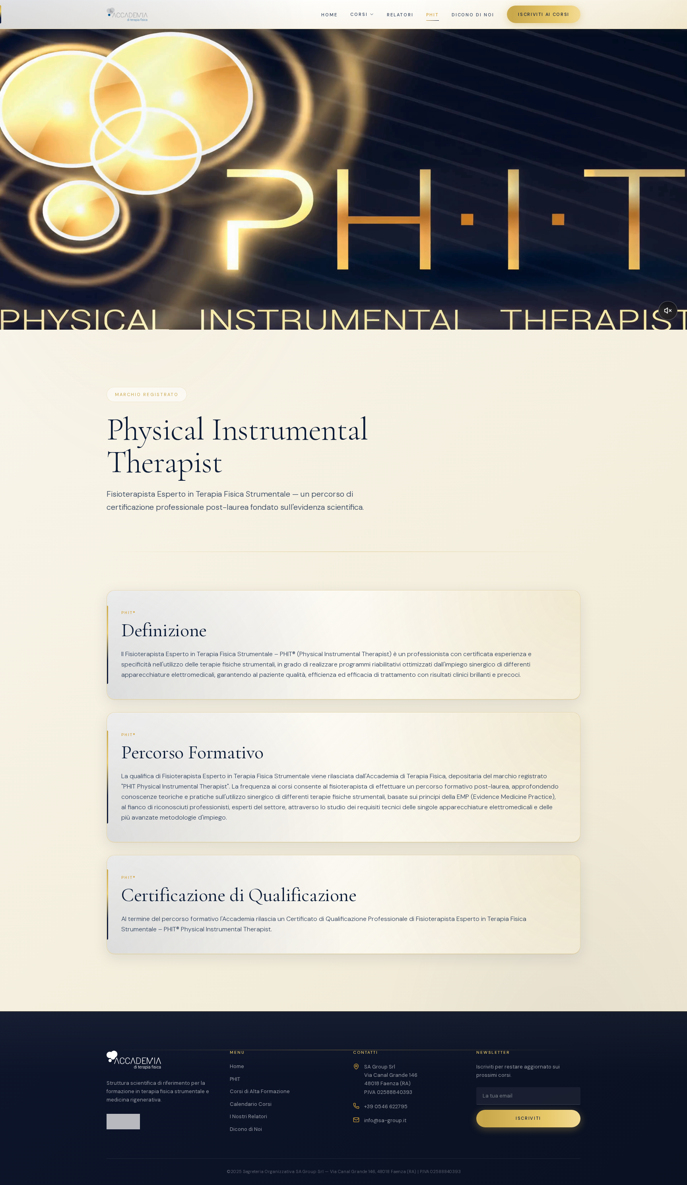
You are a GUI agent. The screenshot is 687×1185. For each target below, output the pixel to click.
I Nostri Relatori (248, 1116)
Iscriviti (528, 1118)
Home (329, 14)
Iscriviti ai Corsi (543, 14)
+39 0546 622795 (386, 1106)
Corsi (359, 14)
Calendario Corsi (251, 1104)
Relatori (400, 14)
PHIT (432, 14)
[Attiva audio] (667, 310)
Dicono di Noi (473, 14)
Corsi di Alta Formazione (260, 1091)
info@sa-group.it (385, 1120)
